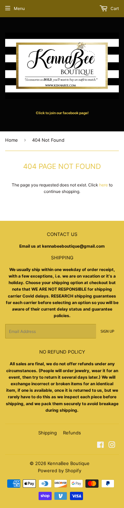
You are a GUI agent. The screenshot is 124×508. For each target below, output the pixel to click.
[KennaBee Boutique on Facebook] (100, 445)
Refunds (72, 432)
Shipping (47, 432)
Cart (114, 8)
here (103, 184)
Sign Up (107, 331)
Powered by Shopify (59, 470)
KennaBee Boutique (69, 463)
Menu (19, 8)
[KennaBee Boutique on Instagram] (111, 445)
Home (11, 140)
